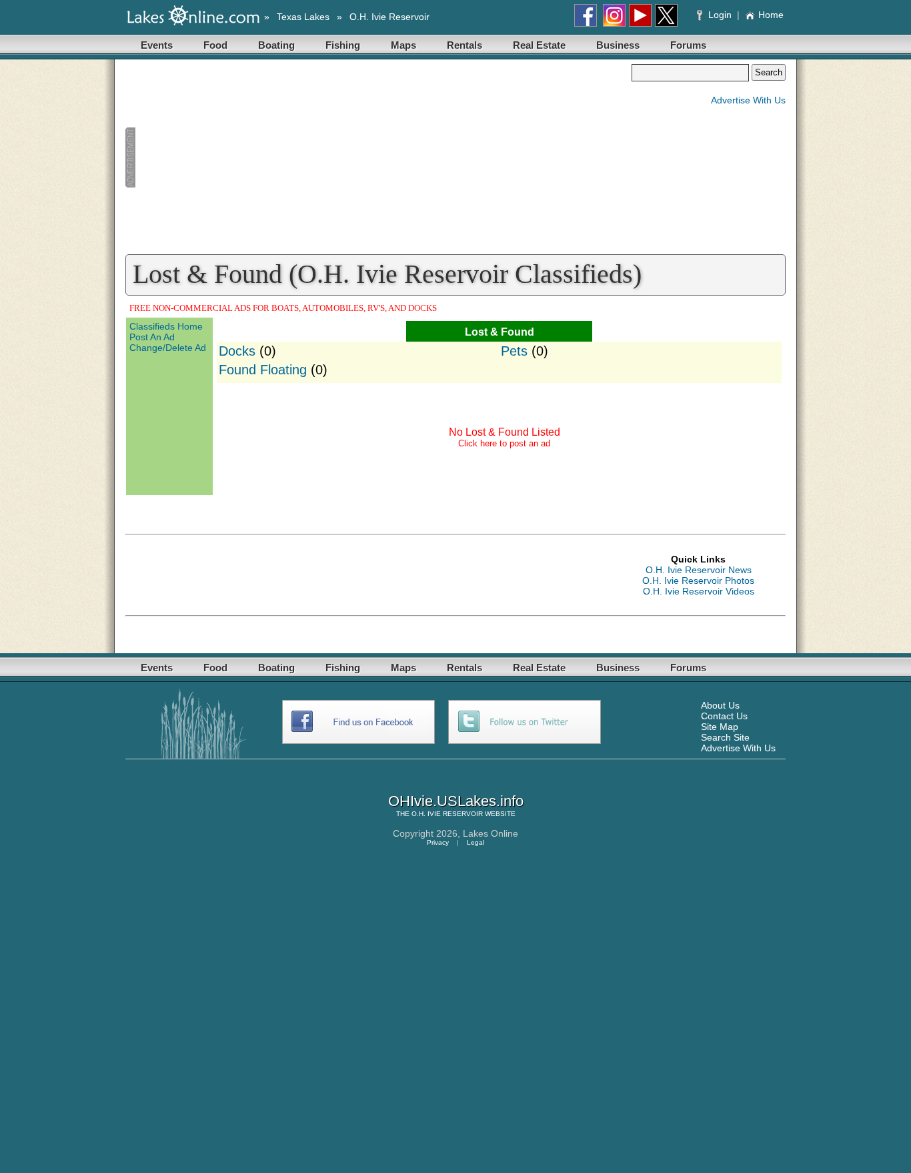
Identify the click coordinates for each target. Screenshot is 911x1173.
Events (157, 45)
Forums (688, 45)
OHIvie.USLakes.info (456, 801)
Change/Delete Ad (167, 347)
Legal (475, 842)
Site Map (719, 726)
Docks (237, 351)
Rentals (464, 45)
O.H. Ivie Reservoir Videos (698, 591)
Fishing (342, 45)
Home (771, 14)
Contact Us (724, 716)
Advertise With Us (748, 100)
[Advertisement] (378, 157)
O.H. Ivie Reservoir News (699, 569)
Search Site (725, 737)
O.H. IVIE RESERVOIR (447, 813)
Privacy (438, 842)
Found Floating (263, 369)
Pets (514, 351)
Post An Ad (152, 337)
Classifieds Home (166, 326)
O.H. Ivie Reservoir (389, 16)
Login (720, 14)
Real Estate (539, 45)
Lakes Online (490, 833)
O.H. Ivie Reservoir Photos (698, 580)
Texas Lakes (303, 16)
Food (215, 45)
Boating (276, 45)
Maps (403, 45)
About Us (720, 705)
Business (618, 45)
